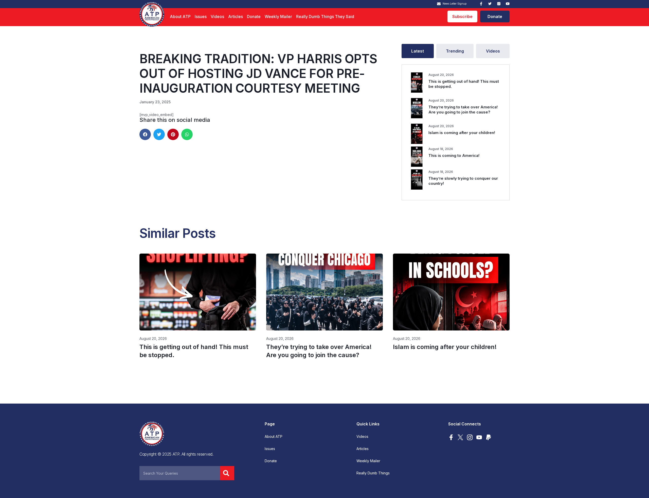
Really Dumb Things (373, 473)
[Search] (227, 473)
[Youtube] (508, 4)
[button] (145, 134)
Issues (201, 16)
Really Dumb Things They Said (325, 16)
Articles (235, 16)
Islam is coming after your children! (461, 132)
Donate (254, 16)
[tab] (418, 51)
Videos (217, 16)
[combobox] (179, 473)
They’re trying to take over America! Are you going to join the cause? (463, 109)
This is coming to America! (453, 155)
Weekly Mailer (278, 16)
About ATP (180, 16)
